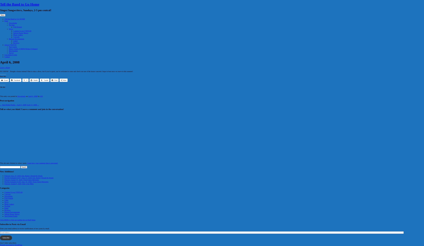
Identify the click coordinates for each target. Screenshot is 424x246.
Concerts (16, 37)
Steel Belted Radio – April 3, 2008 (13, 105)
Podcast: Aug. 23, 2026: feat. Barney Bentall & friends (23, 176)
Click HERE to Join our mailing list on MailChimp (17, 220)
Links (6, 200)
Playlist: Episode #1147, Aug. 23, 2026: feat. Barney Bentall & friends (28, 178)
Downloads (13, 23)
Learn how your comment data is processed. (42, 163)
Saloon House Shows (20, 33)
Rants (6, 208)
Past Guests (13, 47)
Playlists (12, 25)
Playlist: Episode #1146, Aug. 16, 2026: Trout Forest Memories (26, 182)
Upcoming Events (10, 55)
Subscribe (6, 238)
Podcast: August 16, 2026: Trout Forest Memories (21, 180)
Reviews (16, 43)
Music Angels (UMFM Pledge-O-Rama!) (23, 49)
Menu (2, 15)
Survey (11, 53)
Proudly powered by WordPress (11, 245)
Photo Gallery (18, 35)
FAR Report (17, 27)
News (11, 29)
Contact (7, 57)
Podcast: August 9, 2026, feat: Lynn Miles (19, 184)
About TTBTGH (10, 45)
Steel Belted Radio (10, 216)
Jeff (41, 96)
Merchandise (13, 51)
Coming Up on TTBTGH (22, 31)
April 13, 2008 (33, 105)
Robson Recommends (16, 39)
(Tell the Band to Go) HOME (14, 19)
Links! (15, 41)
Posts (6, 21)
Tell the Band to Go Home (19, 4)
